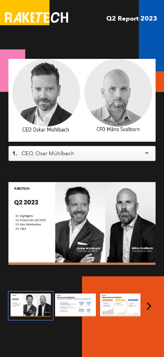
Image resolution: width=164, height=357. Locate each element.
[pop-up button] (130, 129)
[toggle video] (117, 129)
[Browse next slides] (149, 306)
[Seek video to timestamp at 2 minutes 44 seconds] (120, 305)
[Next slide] (149, 224)
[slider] (82, 116)
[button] (83, 101)
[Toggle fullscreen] (149, 188)
